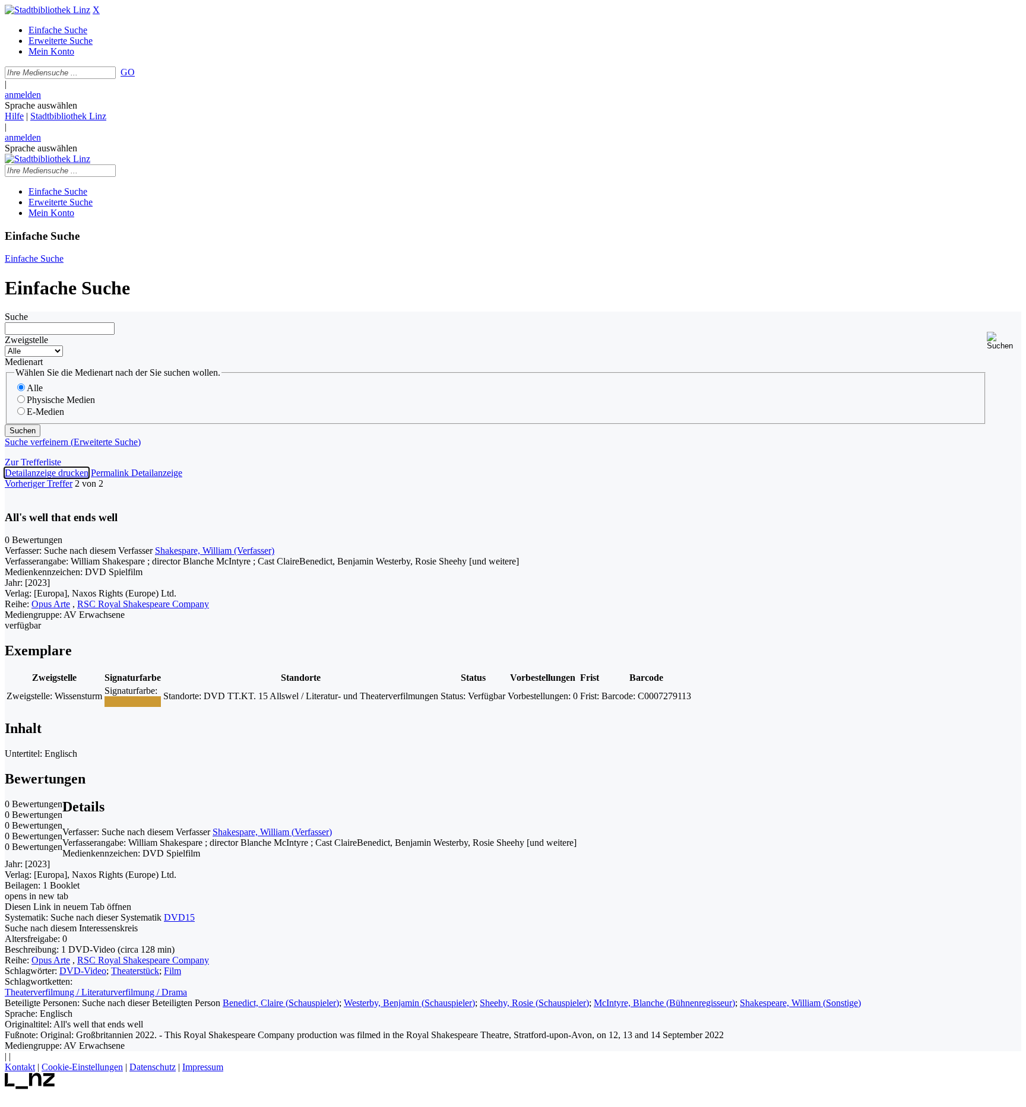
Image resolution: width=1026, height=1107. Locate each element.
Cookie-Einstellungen (82, 1067)
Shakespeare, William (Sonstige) (800, 1003)
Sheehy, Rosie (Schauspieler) (534, 1003)
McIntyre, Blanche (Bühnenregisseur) (664, 1003)
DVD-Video (82, 971)
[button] (1004, 341)
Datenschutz (152, 1067)
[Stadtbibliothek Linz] (47, 10)
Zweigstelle (26, 340)
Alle (35, 388)
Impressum (202, 1067)
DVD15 (179, 917)
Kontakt (20, 1067)
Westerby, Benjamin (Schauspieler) (409, 1003)
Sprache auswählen (41, 105)
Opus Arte (50, 604)
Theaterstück (135, 971)
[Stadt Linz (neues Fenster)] (30, 1086)
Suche (16, 317)
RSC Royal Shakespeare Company (143, 604)
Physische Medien (61, 400)
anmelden (23, 95)
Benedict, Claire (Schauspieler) (281, 1003)
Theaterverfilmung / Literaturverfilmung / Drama (96, 992)
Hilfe (14, 116)
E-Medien (45, 412)
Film (172, 971)
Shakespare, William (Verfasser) (214, 550)
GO (128, 72)
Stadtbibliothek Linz (68, 116)
